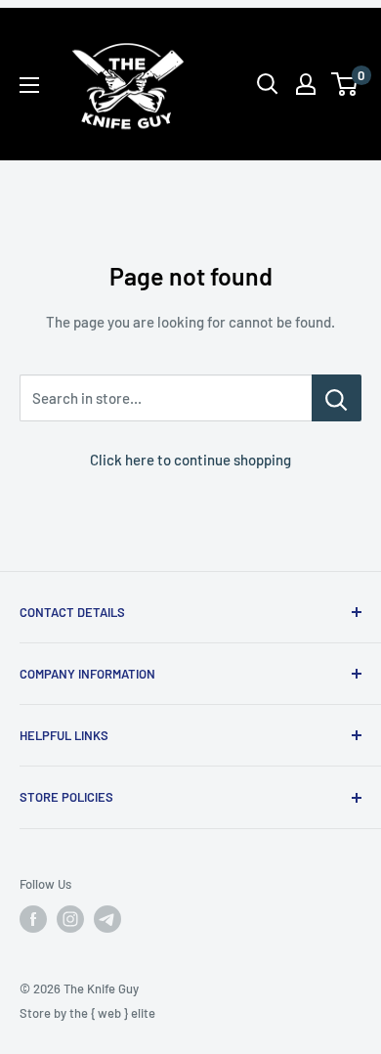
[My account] (306, 84)
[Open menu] (29, 85)
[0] (345, 84)
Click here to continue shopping (190, 459)
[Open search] (267, 84)
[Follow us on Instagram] (70, 919)
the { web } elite (112, 1013)
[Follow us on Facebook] (33, 919)
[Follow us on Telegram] (107, 919)
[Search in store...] (336, 397)
